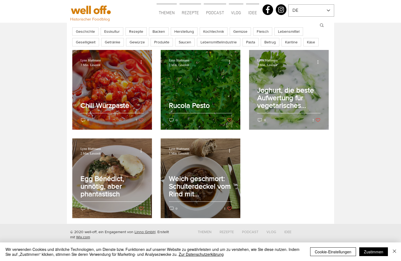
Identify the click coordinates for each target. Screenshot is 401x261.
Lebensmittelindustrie (218, 42)
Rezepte (136, 31)
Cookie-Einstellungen (333, 251)
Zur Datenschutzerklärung (201, 254)
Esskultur (112, 31)
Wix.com (83, 237)
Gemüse (240, 31)
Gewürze (137, 42)
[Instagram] (281, 9)
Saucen (185, 42)
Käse (311, 42)
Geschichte (85, 31)
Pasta (250, 42)
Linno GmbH (144, 232)
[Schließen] (394, 252)
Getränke (112, 42)
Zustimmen (373, 251)
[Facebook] (267, 9)
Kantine (291, 42)
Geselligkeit (85, 42)
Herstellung (184, 31)
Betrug (270, 42)
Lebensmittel (289, 31)
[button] (166, 10)
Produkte (161, 42)
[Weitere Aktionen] (143, 62)
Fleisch (263, 31)
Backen (158, 31)
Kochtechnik (213, 31)
